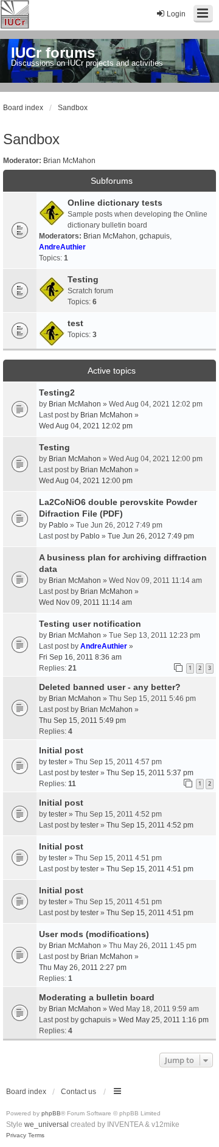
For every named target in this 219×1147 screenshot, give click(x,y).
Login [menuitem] (176, 14)
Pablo (58, 525)
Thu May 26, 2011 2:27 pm (83, 967)
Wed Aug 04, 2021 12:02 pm (86, 426)
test (75, 323)
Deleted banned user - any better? (110, 687)
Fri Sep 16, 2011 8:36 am (80, 657)
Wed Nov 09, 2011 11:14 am (85, 602)
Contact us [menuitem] (78, 1091)
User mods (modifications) (94, 934)
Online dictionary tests (115, 202)
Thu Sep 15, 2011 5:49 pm (82, 720)
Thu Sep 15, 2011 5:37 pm (149, 773)
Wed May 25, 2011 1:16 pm (164, 1020)
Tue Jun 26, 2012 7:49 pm (151, 536)
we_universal (46, 1124)
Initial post (61, 750)
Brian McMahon (69, 160)
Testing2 (57, 392)
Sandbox (31, 139)
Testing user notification (90, 624)
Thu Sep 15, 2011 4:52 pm (149, 825)
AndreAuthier (62, 247)
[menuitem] (16, 1135)
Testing (83, 279)
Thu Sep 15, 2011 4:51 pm (149, 869)
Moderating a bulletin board (97, 997)
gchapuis (154, 236)
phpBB (51, 1113)
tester (58, 762)
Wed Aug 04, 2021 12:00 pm (86, 480)
